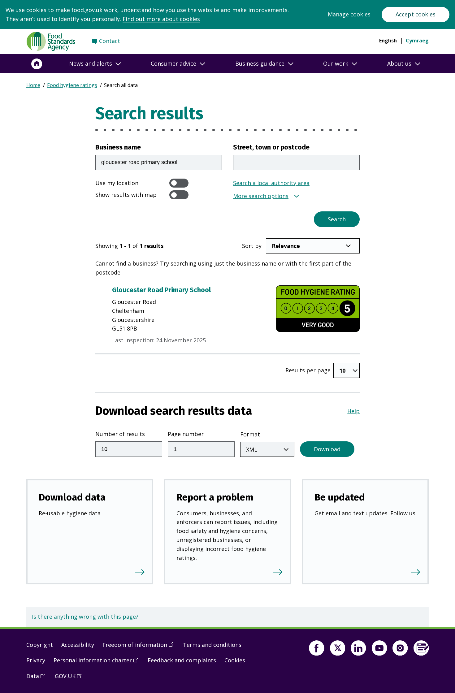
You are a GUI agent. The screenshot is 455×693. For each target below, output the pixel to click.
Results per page (308, 370)
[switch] (178, 183)
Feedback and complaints (182, 660)
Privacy (35, 660)
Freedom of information (139, 647)
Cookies (234, 660)
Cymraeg (417, 40)
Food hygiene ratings (72, 85)
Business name (118, 147)
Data (37, 678)
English (388, 40)
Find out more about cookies (161, 19)
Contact (109, 41)
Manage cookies (349, 14)
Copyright (39, 644)
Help (353, 411)
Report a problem (215, 497)
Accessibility (77, 644)
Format (250, 434)
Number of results (120, 434)
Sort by (252, 245)
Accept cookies (416, 14)
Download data (72, 497)
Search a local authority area (271, 183)
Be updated (339, 497)
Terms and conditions (212, 644)
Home (33, 85)
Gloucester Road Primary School (161, 290)
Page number (186, 434)
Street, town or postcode (271, 147)
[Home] (36, 63)
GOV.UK (70, 678)
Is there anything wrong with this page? (85, 616)
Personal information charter (98, 662)
